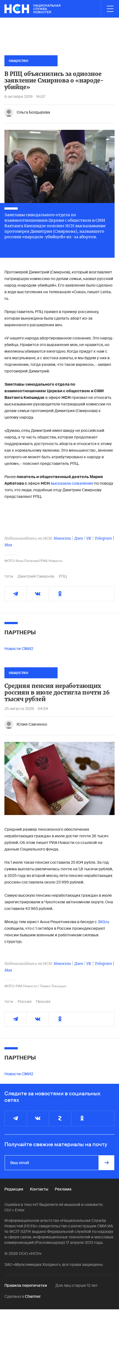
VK (88, 538)
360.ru (103, 921)
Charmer (33, 1296)
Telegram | (104, 538)
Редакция (13, 1189)
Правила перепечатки (25, 1285)
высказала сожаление (72, 483)
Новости (62, 538)
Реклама (63, 1189)
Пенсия (43, 1001)
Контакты (39, 1189)
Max (8, 544)
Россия (25, 1001)
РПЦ (63, 576)
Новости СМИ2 (18, 648)
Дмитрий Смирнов (36, 576)
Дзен (78, 538)
